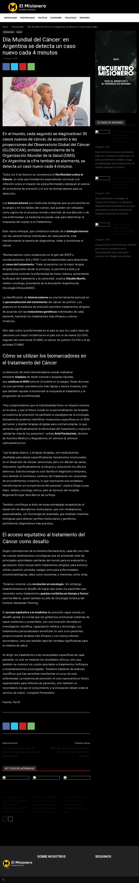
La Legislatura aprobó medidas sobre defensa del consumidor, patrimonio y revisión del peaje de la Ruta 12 (16, 804)
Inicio (5, 26)
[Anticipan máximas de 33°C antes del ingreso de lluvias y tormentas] (102, 135)
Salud (19, 32)
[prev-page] (5, 819)
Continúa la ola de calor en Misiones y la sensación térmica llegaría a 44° (22, 752)
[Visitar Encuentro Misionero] (115, 71)
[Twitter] (14, 66)
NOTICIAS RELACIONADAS (20, 768)
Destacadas (18, 26)
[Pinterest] (22, 66)
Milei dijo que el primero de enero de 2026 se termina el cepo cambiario (70, 752)
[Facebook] (6, 66)
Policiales (70, 17)
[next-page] (10, 819)
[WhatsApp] (31, 66)
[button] (132, 18)
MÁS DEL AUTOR (48, 768)
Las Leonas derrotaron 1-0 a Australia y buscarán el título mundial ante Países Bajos (76, 804)
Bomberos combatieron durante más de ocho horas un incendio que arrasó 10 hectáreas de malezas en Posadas (46, 804)
